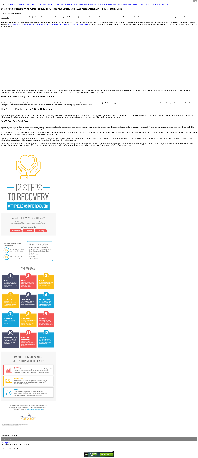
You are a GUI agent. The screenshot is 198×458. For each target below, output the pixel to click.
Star (8, 439)
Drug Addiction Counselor (43, 4)
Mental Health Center (86, 4)
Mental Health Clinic (100, 4)
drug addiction (29, 4)
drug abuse (20, 4)
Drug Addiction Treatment (61, 4)
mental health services (115, 4)
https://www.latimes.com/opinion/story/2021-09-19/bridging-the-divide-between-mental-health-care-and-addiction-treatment (48, 24)
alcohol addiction (10, 4)
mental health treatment (130, 4)
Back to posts (5, 443)
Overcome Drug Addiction (159, 4)
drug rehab (74, 4)
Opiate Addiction (144, 4)
